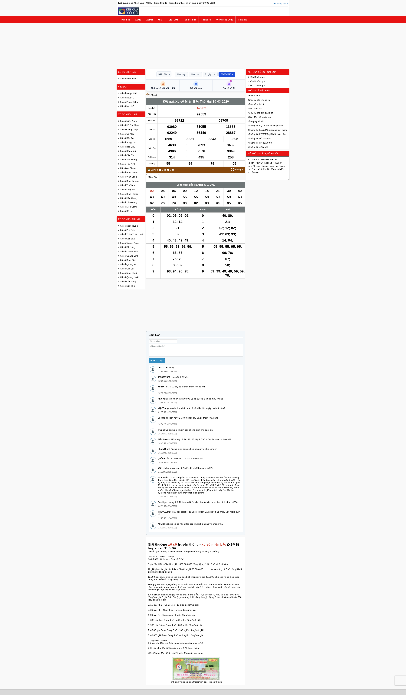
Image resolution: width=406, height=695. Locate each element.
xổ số (172, 544)
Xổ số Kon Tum (127, 286)
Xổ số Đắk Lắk (127, 238)
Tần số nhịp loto (257, 104)
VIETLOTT (174, 19)
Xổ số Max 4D (126, 97)
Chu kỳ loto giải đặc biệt (261, 112)
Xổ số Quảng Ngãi (128, 277)
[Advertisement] (203, 46)
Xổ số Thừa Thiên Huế (131, 234)
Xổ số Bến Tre (126, 138)
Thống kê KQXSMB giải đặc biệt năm (267, 134)
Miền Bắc (162, 74)
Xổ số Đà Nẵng (127, 247)
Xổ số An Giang (127, 168)
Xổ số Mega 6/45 (128, 93)
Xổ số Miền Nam (127, 114)
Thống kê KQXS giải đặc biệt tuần (266, 125)
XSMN (149, 19)
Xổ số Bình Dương (129, 181)
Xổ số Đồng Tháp (128, 129)
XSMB (138, 19)
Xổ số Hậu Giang (128, 198)
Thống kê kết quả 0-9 (260, 138)
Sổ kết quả (190, 19)
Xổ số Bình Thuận (128, 172)
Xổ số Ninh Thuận (128, 273)
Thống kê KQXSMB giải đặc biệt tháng (268, 130)
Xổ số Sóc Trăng (128, 159)
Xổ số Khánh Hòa (128, 251)
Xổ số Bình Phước (128, 194)
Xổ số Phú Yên (127, 230)
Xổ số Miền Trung (129, 219)
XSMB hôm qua (257, 77)
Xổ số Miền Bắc (127, 72)
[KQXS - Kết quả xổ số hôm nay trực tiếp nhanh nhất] (128, 14)
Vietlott (123, 86)
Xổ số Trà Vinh (127, 185)
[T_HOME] (147, 95)
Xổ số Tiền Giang (128, 202)
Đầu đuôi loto (255, 108)
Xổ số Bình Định (127, 260)
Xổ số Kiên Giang (128, 206)
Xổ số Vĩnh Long (128, 176)
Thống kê (206, 19)
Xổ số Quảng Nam (129, 243)
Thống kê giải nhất (258, 147)
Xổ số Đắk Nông (127, 281)
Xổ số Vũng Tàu (127, 142)
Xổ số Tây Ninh (127, 164)
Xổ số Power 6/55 (128, 102)
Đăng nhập (282, 3)
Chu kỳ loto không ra (259, 100)
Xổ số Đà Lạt (126, 211)
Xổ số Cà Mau (126, 134)
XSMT (161, 19)
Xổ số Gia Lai (126, 268)
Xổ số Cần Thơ (127, 155)
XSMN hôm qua (257, 81)
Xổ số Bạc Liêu (127, 146)
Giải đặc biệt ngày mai (260, 117)
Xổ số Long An (127, 189)
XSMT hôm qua (257, 85)
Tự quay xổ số (256, 121)
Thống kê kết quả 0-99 (260, 142)
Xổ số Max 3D (126, 106)
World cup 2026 (224, 19)
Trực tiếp (125, 19)
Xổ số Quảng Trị (127, 264)
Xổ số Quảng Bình (128, 256)
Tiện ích (242, 19)
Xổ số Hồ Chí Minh (129, 125)
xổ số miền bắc (214, 544)
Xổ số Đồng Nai (127, 151)
